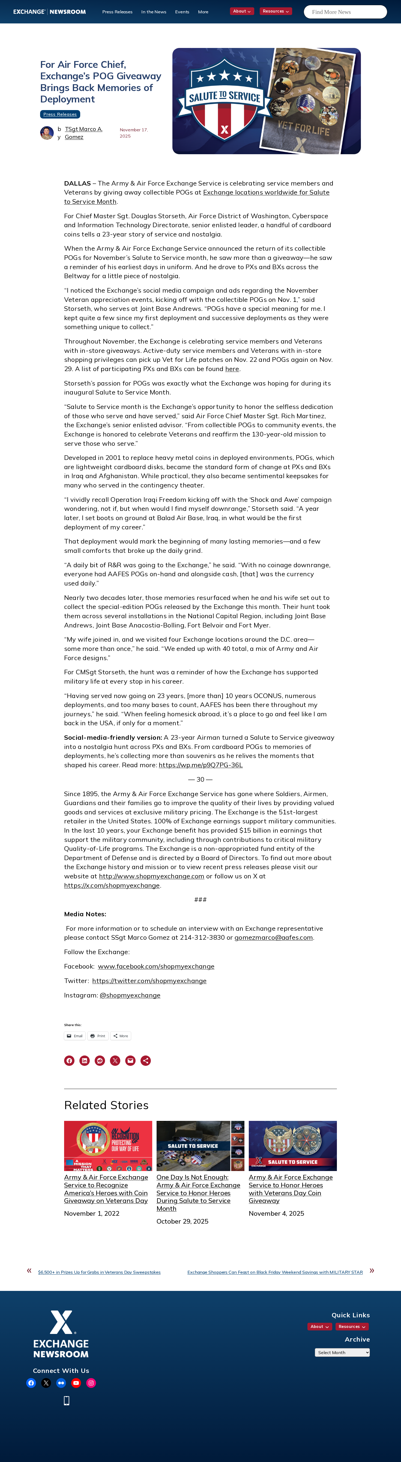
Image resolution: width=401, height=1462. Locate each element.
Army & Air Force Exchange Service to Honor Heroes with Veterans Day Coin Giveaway (291, 1189)
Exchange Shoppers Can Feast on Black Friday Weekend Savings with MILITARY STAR (275, 1272)
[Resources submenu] (287, 11)
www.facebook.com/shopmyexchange (156, 966)
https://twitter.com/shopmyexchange (149, 980)
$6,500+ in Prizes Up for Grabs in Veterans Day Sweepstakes (99, 1272)
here (232, 369)
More (203, 11)
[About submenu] (249, 11)
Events (182, 11)
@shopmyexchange (130, 995)
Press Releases (117, 11)
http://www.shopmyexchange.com (152, 876)
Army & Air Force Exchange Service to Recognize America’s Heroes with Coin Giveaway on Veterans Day (106, 1189)
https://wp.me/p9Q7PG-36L (201, 765)
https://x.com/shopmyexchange (112, 885)
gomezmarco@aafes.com (274, 937)
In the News (153, 11)
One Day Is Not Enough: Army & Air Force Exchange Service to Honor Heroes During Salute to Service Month (199, 1192)
